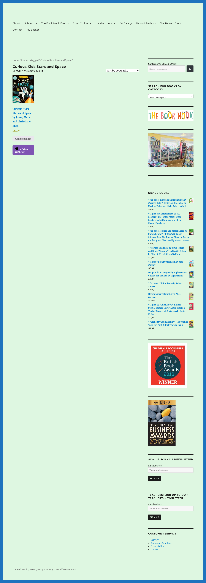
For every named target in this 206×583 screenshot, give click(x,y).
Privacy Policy (157, 546)
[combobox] (170, 96)
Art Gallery (125, 23)
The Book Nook (20, 569)
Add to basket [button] (23, 138)
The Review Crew (170, 23)
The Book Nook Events (55, 23)
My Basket (33, 29)
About (16, 23)
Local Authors (103, 23)
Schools (29, 23)
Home (16, 60)
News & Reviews (146, 23)
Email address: (155, 465)
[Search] (190, 68)
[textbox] (170, 97)
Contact (17, 29)
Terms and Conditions (161, 543)
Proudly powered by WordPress (61, 569)
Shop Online (80, 23)
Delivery (154, 540)
